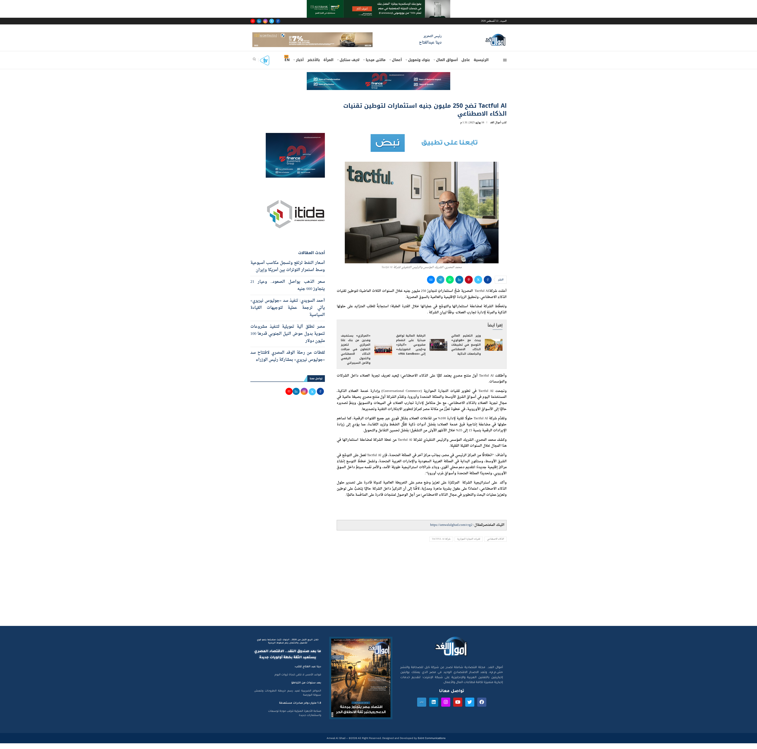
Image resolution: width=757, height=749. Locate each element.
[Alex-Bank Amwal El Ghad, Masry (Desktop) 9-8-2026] (378, 3)
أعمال (397, 66)
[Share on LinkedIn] (459, 285)
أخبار (300, 66)
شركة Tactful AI (441, 545)
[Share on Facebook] (488, 285)
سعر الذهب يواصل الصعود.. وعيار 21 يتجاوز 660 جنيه (287, 291)
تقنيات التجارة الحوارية (468, 545)
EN (287, 66)
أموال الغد (495, 128)
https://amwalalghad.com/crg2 (451, 530)
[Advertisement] (378, 594)
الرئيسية (481, 66)
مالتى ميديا (376, 66)
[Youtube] (252, 21)
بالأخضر (313, 66)
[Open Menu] (505, 66)
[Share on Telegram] (440, 285)
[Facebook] (278, 21)
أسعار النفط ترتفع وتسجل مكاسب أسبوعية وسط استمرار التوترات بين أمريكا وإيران (287, 272)
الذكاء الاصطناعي (495, 545)
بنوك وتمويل (419, 66)
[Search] (254, 66)
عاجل (465, 66)
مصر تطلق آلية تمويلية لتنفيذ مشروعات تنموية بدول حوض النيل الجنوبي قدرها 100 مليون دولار (287, 339)
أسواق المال (447, 66)
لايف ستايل (349, 66)
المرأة (328, 66)
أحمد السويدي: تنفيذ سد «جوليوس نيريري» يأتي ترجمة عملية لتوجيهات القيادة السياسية (287, 313)
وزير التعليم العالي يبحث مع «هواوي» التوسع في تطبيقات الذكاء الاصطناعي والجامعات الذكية (466, 350)
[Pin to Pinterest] (469, 285)
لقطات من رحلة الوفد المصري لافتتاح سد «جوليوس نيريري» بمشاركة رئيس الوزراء (287, 362)
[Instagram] (265, 21)
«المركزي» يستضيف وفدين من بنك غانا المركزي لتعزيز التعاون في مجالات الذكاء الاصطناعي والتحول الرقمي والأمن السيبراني (355, 355)
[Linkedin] (259, 21)
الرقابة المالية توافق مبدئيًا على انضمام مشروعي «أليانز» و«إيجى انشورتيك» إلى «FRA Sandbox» (411, 350)
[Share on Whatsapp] (450, 285)
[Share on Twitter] (478, 285)
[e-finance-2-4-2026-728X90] (378, 81)
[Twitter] (271, 21)
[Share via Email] (431, 285)
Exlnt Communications (431, 743)
